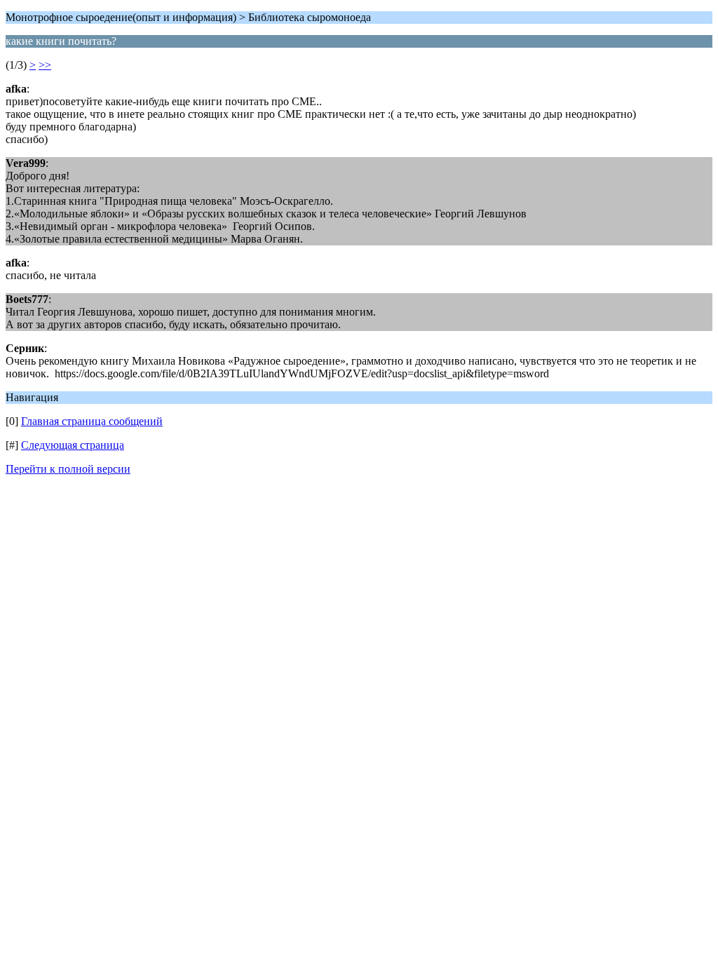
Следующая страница (72, 445)
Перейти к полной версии (68, 469)
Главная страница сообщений (92, 421)
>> (45, 65)
